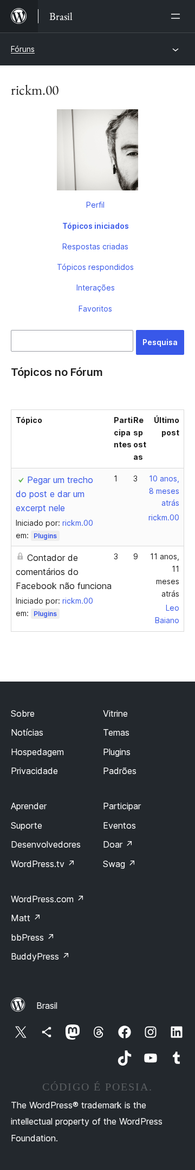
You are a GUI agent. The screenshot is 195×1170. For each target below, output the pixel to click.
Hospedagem (37, 751)
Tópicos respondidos (95, 267)
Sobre (23, 713)
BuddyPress (40, 956)
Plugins (45, 536)
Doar (118, 844)
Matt (26, 918)
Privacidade (34, 770)
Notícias (27, 732)
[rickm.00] (97, 152)
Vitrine (115, 713)
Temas (116, 732)
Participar (122, 806)
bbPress (33, 937)
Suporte (26, 825)
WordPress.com (47, 899)
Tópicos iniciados (95, 225)
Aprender (29, 806)
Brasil (46, 1005)
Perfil (95, 204)
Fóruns (23, 49)
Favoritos (95, 308)
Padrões (119, 770)
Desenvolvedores (46, 844)
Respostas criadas (95, 246)
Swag (119, 863)
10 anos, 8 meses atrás (164, 491)
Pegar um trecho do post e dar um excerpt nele (54, 493)
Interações (95, 287)
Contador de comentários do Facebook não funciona (64, 571)
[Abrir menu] (177, 16)
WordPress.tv (43, 863)
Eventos (119, 825)
